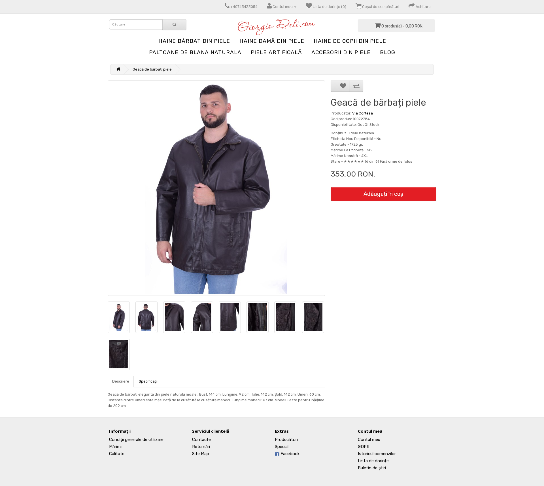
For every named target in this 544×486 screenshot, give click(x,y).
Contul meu (369, 439)
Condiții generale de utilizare (136, 439)
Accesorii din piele (341, 52)
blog (387, 52)
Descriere (120, 381)
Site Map (200, 453)
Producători (286, 439)
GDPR (363, 446)
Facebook (289, 453)
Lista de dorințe (373, 460)
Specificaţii (148, 381)
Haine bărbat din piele (194, 41)
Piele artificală (276, 52)
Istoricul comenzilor (377, 453)
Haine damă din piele (271, 41)
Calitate (116, 453)
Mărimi (115, 446)
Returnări (201, 446)
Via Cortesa (362, 113)
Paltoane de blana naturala (195, 52)
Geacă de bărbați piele (152, 69)
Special (281, 446)
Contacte (201, 439)
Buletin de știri (372, 467)
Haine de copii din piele (350, 41)
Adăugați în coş (383, 193)
